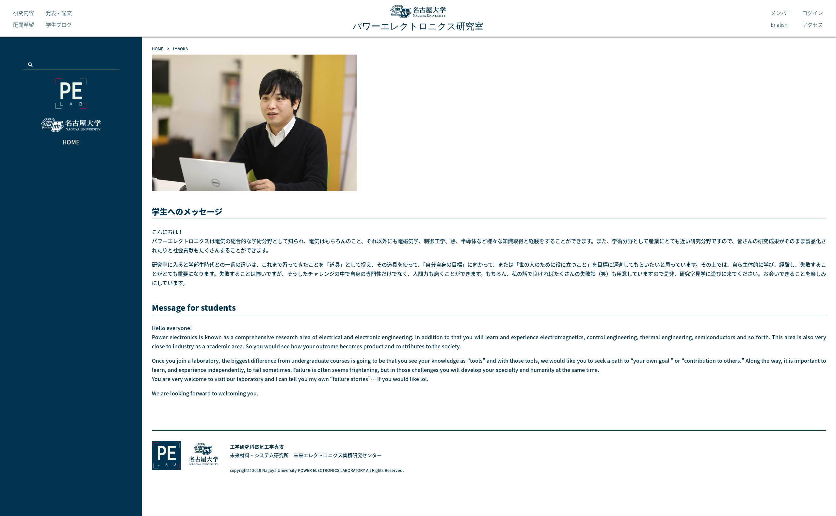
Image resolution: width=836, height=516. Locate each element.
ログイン (812, 13)
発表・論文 (59, 13)
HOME (71, 142)
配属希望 (23, 24)
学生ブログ (59, 24)
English (779, 24)
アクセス (812, 24)
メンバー (781, 13)
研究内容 (23, 13)
